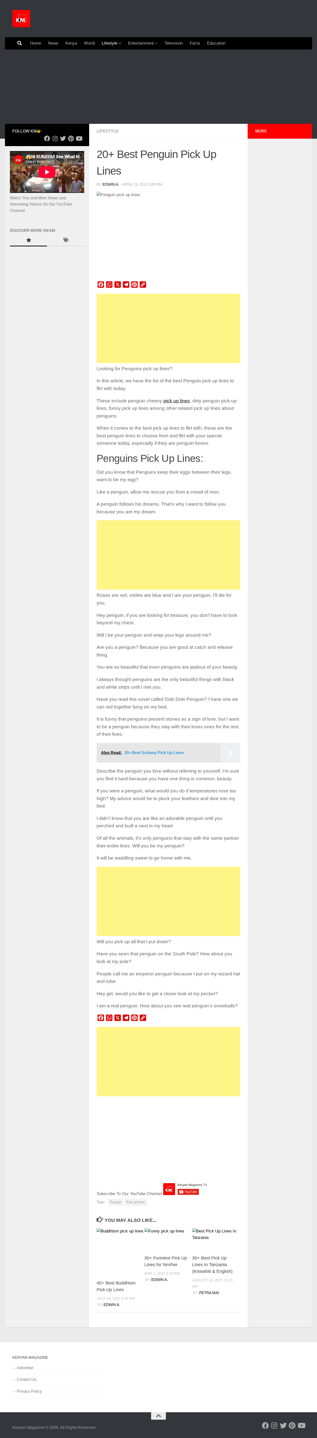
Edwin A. (111, 184)
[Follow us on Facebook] (47, 138)
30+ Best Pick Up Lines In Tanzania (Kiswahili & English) (212, 1264)
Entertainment (141, 43)
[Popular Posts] (28, 240)
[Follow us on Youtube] (79, 138)
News (53, 43)
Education (216, 43)
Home (35, 43)
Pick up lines (135, 1202)
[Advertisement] (158, 86)
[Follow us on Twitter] (63, 138)
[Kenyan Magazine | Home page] (21, 18)
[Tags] (65, 240)
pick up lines (176, 400)
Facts (195, 43)
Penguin (116, 1202)
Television (173, 43)
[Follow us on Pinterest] (71, 138)
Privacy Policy (29, 1391)
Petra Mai (209, 1293)
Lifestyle (109, 43)
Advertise (25, 1368)
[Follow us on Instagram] (55, 138)
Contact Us (26, 1379)
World (89, 43)
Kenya (71, 43)
